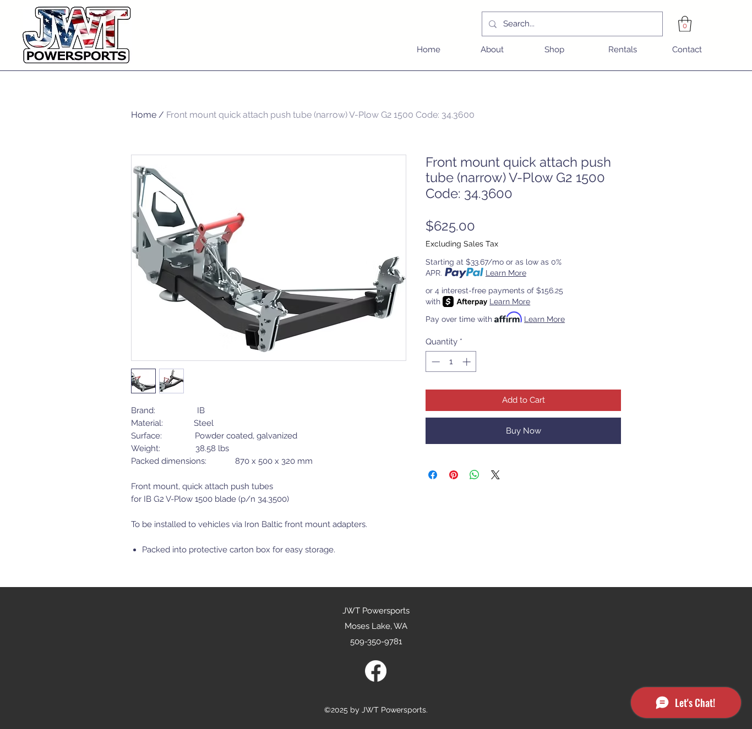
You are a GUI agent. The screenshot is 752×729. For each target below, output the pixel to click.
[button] (684, 24)
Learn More (506, 272)
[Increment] (467, 362)
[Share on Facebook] (432, 474)
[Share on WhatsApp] (474, 474)
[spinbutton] (451, 362)
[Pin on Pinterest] (453, 474)
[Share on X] (495, 474)
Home (143, 114)
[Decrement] (434, 362)
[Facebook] (375, 671)
